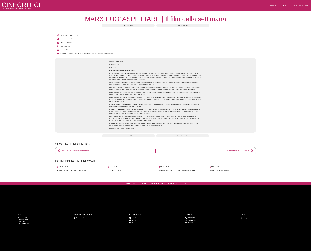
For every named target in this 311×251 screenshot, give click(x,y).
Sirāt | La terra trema (219, 170)
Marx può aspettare (100, 53)
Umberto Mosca (70, 39)
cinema (62, 53)
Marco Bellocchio (89, 53)
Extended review (65, 46)
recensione (109, 53)
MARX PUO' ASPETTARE (72, 35)
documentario (69, 53)
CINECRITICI (21, 4)
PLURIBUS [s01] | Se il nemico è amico (177, 170)
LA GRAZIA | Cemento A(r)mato (72, 170)
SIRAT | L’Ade (114, 170)
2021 (67, 50)
